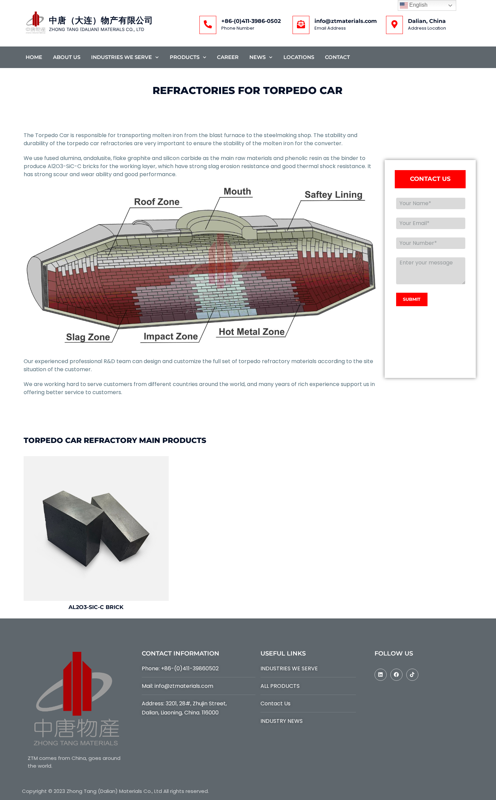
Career (228, 57)
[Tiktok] (412, 675)
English (418, 5)
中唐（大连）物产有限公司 (101, 20)
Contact (337, 57)
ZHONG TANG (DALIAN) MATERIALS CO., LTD (96, 29)
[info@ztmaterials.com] (301, 25)
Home (34, 57)
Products (184, 57)
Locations (298, 57)
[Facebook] (396, 675)
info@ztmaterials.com (345, 21)
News (257, 57)
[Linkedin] (381, 675)
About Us (66, 57)
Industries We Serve (121, 57)
